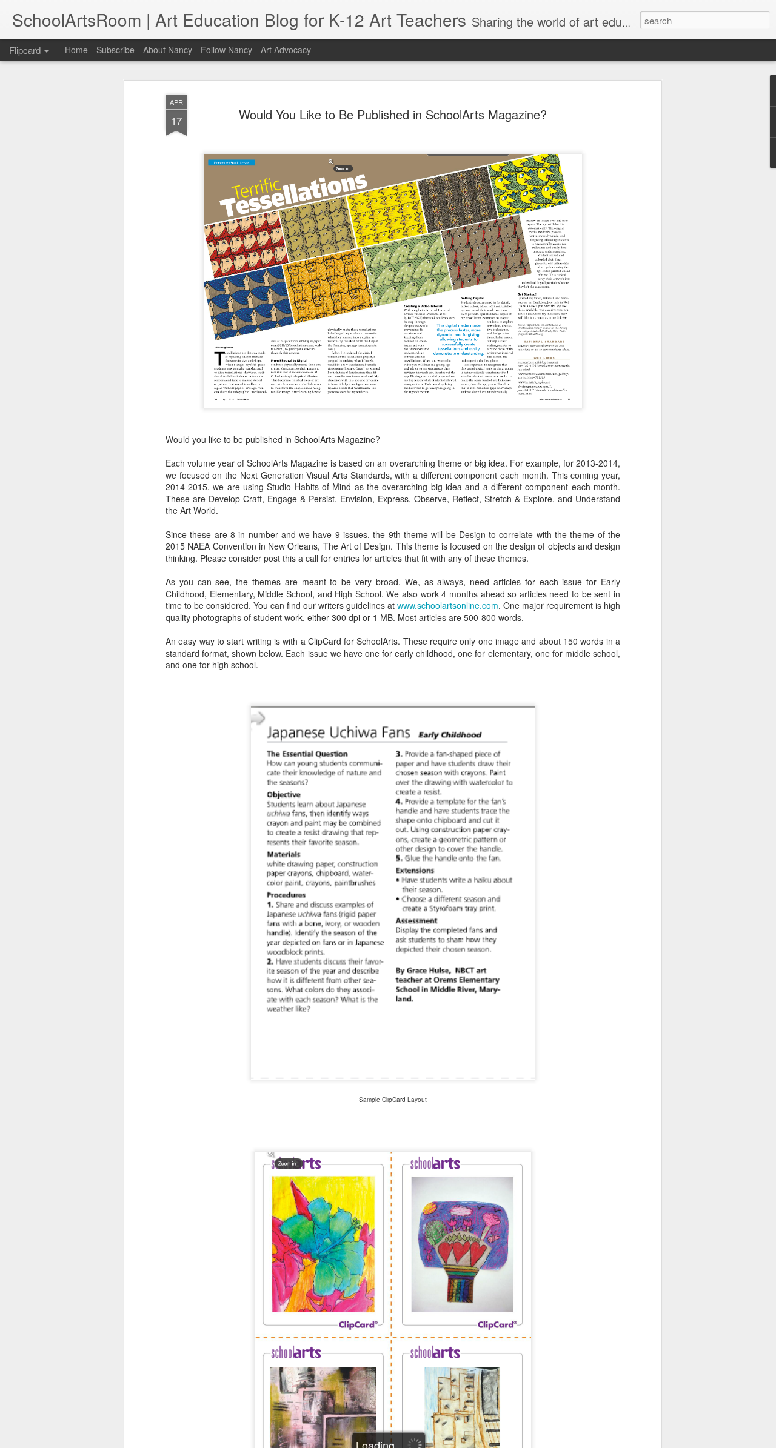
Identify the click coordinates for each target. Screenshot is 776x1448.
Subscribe (115, 50)
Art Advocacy (286, 50)
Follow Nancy (226, 50)
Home (76, 50)
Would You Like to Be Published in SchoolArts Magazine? (393, 114)
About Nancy (167, 50)
